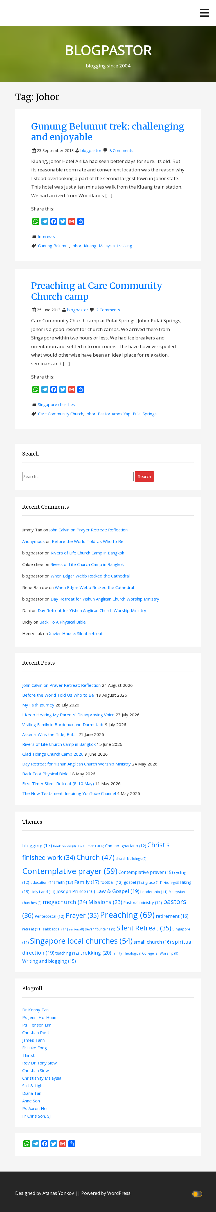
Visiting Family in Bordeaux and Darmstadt (63, 724)
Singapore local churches (81, 940)
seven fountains (100, 929)
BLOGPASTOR (108, 50)
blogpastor (91, 150)
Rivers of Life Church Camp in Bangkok (87, 553)
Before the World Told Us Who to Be (88, 541)
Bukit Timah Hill (90, 846)
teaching (67, 953)
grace (154, 882)
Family (86, 882)
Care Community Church (60, 413)
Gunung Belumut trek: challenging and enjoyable (107, 132)
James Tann (33, 1040)
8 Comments (121, 150)
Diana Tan (31, 1093)
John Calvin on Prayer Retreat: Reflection (88, 530)
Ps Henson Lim (36, 1025)
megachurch (65, 902)
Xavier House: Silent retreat (76, 633)
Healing (171, 883)
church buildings (131, 858)
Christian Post (35, 1032)
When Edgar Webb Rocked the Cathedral (90, 576)
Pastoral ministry (142, 902)
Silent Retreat (143, 927)
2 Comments (108, 309)
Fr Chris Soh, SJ (36, 1116)
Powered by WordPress (105, 1193)
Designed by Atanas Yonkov (45, 1193)
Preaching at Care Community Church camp (96, 291)
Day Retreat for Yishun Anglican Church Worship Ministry (105, 599)
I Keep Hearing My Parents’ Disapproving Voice (68, 714)
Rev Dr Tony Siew (39, 1063)
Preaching (127, 914)
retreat (32, 929)
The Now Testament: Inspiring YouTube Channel (69, 793)
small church (152, 942)
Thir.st (28, 1055)
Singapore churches (56, 404)
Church (95, 857)
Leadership (154, 891)
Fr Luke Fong (34, 1047)
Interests (46, 236)
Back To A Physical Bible (62, 622)
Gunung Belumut (53, 245)
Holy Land (43, 891)
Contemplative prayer (69, 871)
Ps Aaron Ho (34, 1108)
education (42, 882)
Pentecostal (49, 916)
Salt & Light (33, 1085)
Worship (169, 953)
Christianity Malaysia (41, 1078)
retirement (172, 916)
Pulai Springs (145, 413)
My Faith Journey (38, 705)
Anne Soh (31, 1101)
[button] (204, 13)
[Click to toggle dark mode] (198, 1193)
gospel (134, 882)
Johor (76, 245)
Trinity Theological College (135, 953)
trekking (124, 245)
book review (64, 846)
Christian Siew (35, 1070)
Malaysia (107, 245)
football (111, 882)
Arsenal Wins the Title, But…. (49, 734)
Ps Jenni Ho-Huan (39, 1017)
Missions (105, 902)
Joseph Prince (76, 891)
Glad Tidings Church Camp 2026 (53, 754)
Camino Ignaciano (125, 845)
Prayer (82, 915)
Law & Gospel (117, 891)
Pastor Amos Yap (114, 413)
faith (64, 882)
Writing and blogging (49, 961)
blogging (37, 845)
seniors (76, 929)
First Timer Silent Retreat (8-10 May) (58, 783)
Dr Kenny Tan (35, 1009)
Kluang (90, 245)
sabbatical (55, 929)
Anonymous (33, 541)
